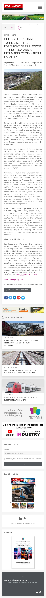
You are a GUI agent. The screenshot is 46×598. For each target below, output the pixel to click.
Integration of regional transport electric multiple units (20, 398)
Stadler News (9, 395)
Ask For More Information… (18, 290)
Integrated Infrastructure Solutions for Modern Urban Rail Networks (21, 371)
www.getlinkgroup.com (13, 279)
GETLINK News (10, 35)
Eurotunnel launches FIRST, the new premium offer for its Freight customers (21, 342)
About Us (8, 580)
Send (23, 464)
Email (6, 449)
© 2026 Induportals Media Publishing (20, 582)
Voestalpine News (10, 367)
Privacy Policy (20, 580)
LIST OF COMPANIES (12, 585)
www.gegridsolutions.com (26, 275)
